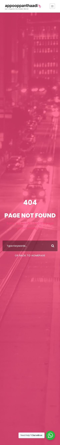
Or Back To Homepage (30, 255)
